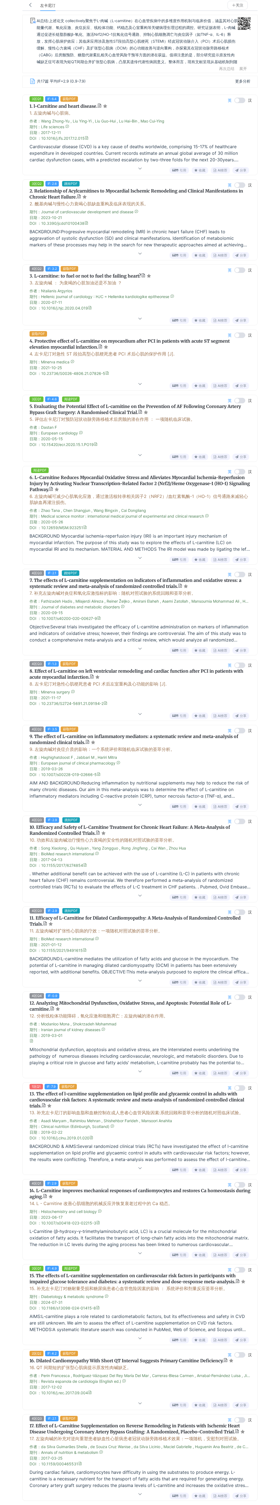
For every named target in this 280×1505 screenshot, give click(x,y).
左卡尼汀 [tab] (48, 6)
